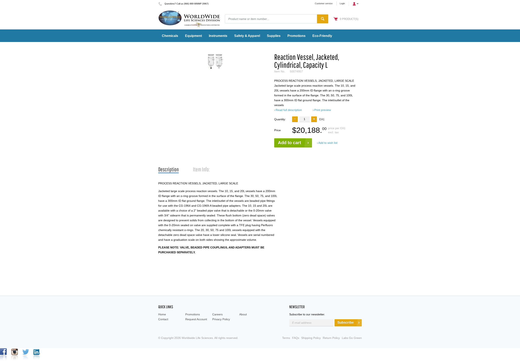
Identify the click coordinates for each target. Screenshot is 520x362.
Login (342, 3)
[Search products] (322, 18)
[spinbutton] (304, 119)
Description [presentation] (168, 169)
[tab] (168, 169)
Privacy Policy (221, 319)
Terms (286, 337)
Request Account (196, 319)
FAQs (295, 337)
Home (162, 314)
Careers (217, 314)
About (243, 314)
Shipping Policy (311, 337)
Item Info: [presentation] (201, 169)
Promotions (192, 314)
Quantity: (280, 119)
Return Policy (331, 337)
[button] (314, 119)
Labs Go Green (352, 337)
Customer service (324, 3)
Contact (163, 319)
